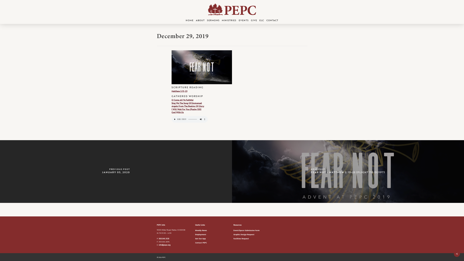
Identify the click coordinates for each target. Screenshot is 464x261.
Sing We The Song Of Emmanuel (187, 103)
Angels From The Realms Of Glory (188, 106)
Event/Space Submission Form (246, 230)
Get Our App (200, 238)
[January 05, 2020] (116, 171)
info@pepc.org (164, 245)
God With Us (178, 112)
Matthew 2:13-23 (179, 91)
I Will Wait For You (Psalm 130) (186, 109)
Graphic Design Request (243, 234)
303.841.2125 (164, 238)
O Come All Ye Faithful (182, 100)
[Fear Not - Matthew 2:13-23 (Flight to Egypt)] (348, 171)
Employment (200, 234)
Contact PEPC (201, 243)
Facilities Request (241, 238)
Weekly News (201, 230)
